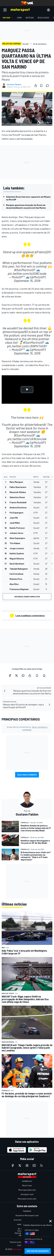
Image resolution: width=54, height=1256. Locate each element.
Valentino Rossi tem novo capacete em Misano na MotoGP (28, 198)
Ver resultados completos (27, 596)
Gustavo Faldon (14, 84)
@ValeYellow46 (35, 424)
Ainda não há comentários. (27, 728)
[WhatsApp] (23, 675)
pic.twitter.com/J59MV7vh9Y (27, 346)
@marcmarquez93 (15, 332)
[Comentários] (48, 85)
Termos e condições (18, 1242)
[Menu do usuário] (48, 10)
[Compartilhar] (35, 85)
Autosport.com (27, 1194)
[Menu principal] (5, 10)
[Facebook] (10, 675)
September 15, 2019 (27, 281)
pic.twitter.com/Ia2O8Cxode (27, 273)
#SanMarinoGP (24, 270)
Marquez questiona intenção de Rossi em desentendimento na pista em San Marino (26, 206)
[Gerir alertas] (44, 675)
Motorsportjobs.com (27, 1190)
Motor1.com (27, 1185)
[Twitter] (16, 675)
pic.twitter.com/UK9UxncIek (27, 439)
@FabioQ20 (42, 252)
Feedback (27, 1211)
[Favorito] (41, 85)
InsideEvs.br (27, 1181)
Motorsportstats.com (27, 1198)
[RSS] (41, 1165)
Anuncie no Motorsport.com (27, 1215)
